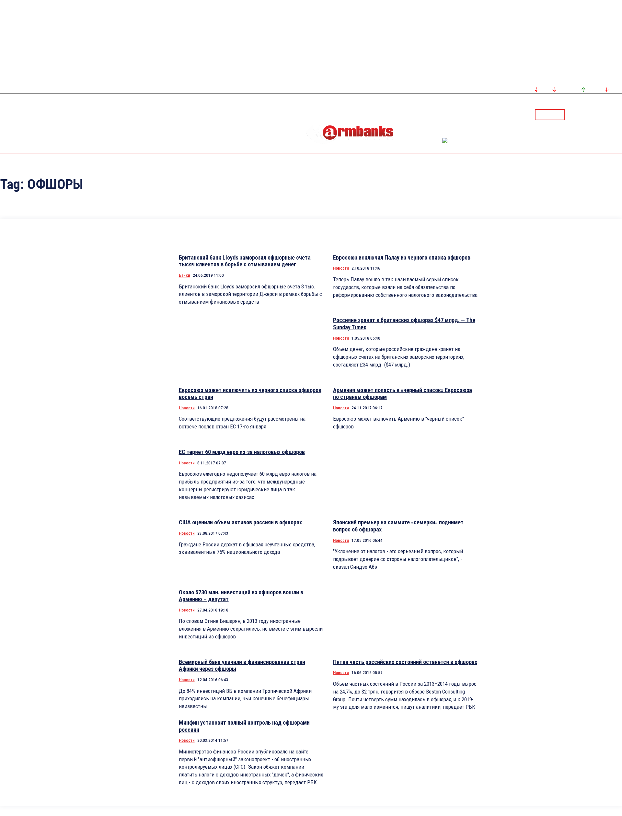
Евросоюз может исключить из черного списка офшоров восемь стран (250, 394)
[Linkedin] (618, 114)
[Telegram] (602, 114)
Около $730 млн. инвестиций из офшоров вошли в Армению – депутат (241, 596)
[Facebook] (594, 114)
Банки (184, 275)
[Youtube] (610, 114)
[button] (571, 114)
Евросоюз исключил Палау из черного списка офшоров (401, 257)
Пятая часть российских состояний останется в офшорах (405, 662)
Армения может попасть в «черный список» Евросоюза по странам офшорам (402, 394)
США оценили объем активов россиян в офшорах (240, 522)
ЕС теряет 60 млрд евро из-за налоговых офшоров (242, 452)
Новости (341, 268)
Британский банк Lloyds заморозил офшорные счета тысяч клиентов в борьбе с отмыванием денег (245, 261)
